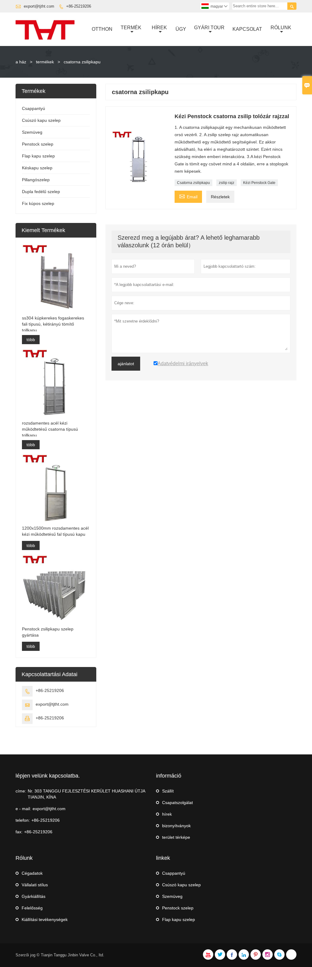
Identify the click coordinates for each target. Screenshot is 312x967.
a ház (21, 61)
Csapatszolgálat (177, 802)
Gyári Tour (209, 27)
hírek (167, 814)
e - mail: (23, 808)
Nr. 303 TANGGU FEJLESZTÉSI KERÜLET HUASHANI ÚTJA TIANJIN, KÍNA (86, 794)
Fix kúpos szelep (38, 203)
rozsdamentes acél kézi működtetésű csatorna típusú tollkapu (50, 429)
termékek (45, 61)
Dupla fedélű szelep (41, 191)
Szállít (168, 791)
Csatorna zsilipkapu (193, 183)
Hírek (159, 27)
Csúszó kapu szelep (41, 120)
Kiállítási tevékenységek (45, 919)
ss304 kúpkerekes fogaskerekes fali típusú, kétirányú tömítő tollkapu (53, 324)
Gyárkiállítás (33, 896)
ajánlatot (126, 363)
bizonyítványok (176, 825)
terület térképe (176, 837)
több (31, 339)
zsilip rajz (226, 183)
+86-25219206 (78, 6)
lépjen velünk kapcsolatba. (48, 776)
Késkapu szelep (37, 167)
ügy (181, 29)
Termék (131, 27)
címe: (21, 791)
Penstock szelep (37, 144)
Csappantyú (33, 108)
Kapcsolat (247, 29)
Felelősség (32, 907)
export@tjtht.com (39, 6)
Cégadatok (32, 873)
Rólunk (281, 27)
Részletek (220, 196)
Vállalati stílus (35, 884)
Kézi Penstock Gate (259, 183)
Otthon (102, 29)
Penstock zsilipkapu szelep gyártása (47, 631)
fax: (19, 831)
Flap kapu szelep (38, 156)
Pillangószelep (36, 179)
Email (188, 196)
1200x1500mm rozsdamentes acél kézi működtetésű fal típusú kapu (55, 531)
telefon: (23, 820)
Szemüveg (32, 132)
